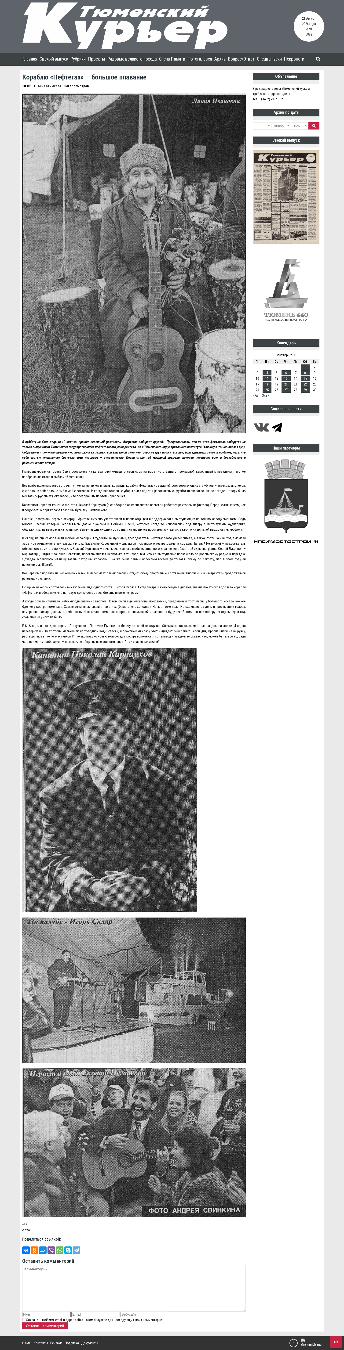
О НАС (26, 1343)
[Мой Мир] (43, 1250)
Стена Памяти (172, 59)
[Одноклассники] (34, 1250)
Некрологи (294, 59)
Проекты (96, 59)
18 (267, 384)
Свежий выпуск (54, 59)
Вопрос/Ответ (241, 59)
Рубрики (78, 59)
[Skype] (68, 1250)
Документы (89, 1343)
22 (305, 384)
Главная (29, 59)
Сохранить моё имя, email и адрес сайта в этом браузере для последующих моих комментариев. (95, 1320)
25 (267, 390)
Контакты (41, 1343)
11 (267, 378)
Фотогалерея (199, 59)
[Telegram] (76, 1250)
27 (286, 390)
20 (286, 384)
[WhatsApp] (59, 1250)
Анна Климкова (49, 86)
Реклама (56, 1343)
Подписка (72, 1343)
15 (305, 378)
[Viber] (51, 1250)
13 (286, 378)
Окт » (265, 395)
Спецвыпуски (269, 59)
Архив (220, 59)
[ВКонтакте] (26, 1250)
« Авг (256, 395)
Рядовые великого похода (132, 59)
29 (305, 390)
